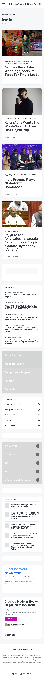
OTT (30, 174)
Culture (15, 60)
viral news (25, 63)
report (34, 174)
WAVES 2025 (8, 176)
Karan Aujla (19, 119)
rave (30, 62)
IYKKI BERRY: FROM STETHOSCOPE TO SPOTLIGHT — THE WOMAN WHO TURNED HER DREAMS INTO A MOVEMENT (21, 307)
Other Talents (24, 62)
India (35, 60)
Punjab (35, 119)
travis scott (17, 63)
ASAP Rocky (8, 60)
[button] (3, 4)
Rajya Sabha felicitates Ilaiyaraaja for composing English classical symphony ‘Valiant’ (22, 242)
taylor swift (9, 63)
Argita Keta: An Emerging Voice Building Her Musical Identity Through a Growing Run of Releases (22, 342)
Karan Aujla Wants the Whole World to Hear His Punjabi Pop (22, 126)
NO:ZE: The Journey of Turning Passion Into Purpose (22, 296)
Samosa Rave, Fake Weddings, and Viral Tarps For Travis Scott (22, 71)
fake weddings (22, 60)
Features (31, 60)
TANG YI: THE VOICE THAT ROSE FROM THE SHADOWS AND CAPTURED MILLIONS (21, 318)
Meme (6, 62)
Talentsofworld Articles (20, 4)
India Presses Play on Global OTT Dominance (21, 183)
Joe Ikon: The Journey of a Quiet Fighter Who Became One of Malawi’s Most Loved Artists (21, 329)
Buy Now (11, 619)
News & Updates (13, 62)
